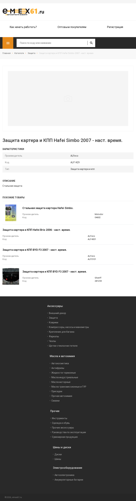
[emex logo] (24, 11)
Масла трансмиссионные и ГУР (68, 386)
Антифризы (57, 368)
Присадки (56, 391)
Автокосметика (60, 363)
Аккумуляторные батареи (69, 479)
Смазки (55, 400)
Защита (53, 317)
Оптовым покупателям (72, 27)
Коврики (53, 322)
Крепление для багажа (61, 331)
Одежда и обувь (61, 423)
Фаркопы (54, 336)
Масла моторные (60, 382)
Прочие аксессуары (63, 427)
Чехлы (52, 341)
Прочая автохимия (61, 396)
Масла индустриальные (64, 377)
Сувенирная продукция (65, 437)
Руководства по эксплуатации (69, 432)
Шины (58, 459)
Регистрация (115, 27)
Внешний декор (57, 313)
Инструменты (59, 418)
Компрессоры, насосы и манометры (69, 327)
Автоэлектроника (64, 475)
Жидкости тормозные (63, 372)
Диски (58, 454)
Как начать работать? (23, 27)
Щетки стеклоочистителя (63, 345)
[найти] (91, 43)
